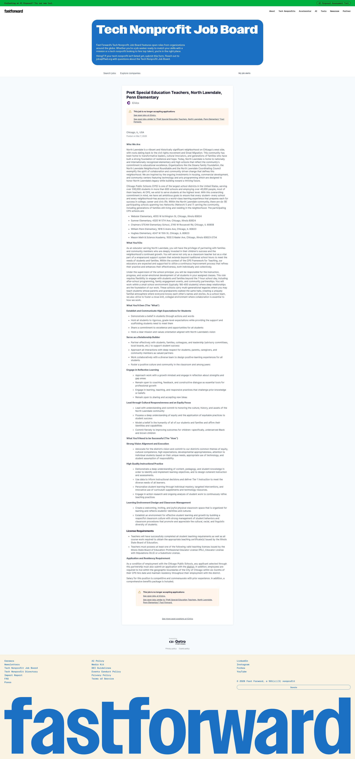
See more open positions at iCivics (177, 619)
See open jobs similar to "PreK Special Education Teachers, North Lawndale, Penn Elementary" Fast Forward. (179, 120)
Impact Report (13, 675)
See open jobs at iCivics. (145, 115)
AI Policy (98, 660)
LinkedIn (242, 660)
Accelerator (305, 11)
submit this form (154, 56)
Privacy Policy (101, 675)
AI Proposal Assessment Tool (334, 3)
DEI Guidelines (101, 667)
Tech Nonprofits (287, 11)
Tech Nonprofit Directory (21, 671)
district (190, 566)
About (272, 11)
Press (7, 682)
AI (316, 11)
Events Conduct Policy (106, 671)
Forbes (241, 667)
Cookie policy (184, 648)
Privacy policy (171, 648)
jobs (109, 73)
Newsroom (334, 11)
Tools (323, 11)
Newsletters (12, 664)
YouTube (242, 671)
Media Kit (98, 664)
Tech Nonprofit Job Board (21, 667)
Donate (293, 687)
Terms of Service (103, 678)
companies (130, 73)
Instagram (243, 664)
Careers (9, 660)
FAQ (6, 678)
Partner (347, 11)
